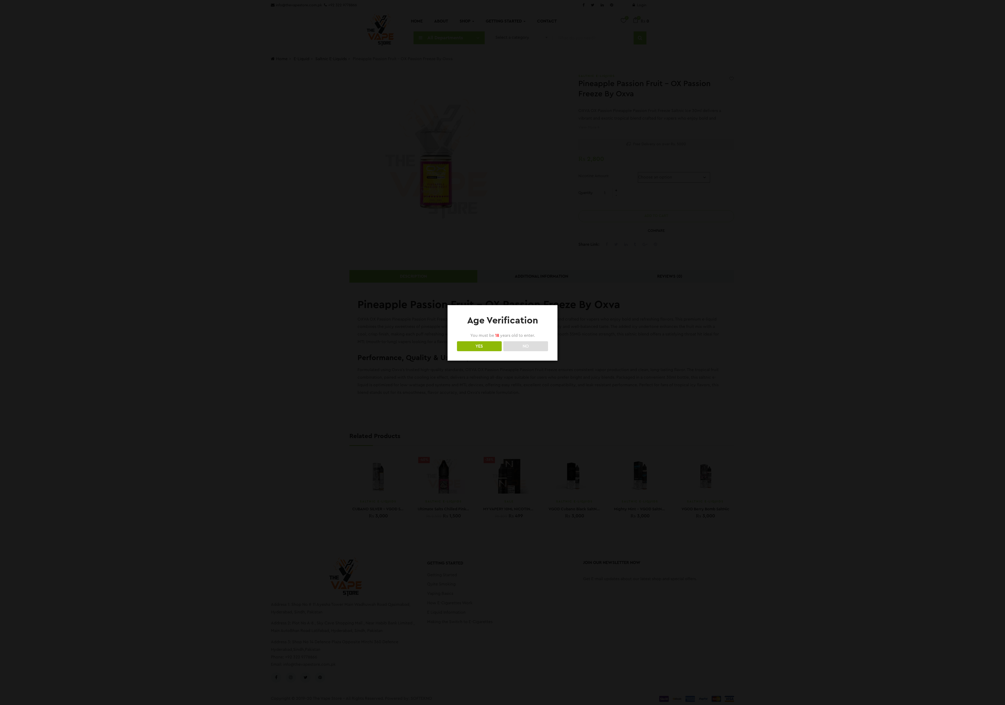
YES (479, 346)
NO (526, 346)
